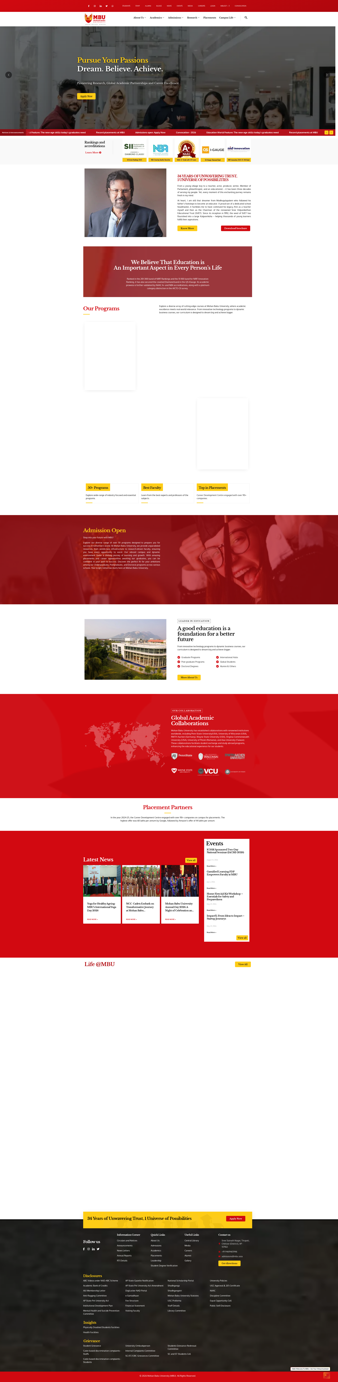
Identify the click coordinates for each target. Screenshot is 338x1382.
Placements (209, 17)
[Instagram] (95, 6)
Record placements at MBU (192, 132)
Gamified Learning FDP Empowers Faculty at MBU (222, 873)
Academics (156, 17)
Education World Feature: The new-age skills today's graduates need (131, 132)
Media (190, 6)
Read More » (92, 919)
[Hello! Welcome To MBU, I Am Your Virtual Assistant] (326, 1375)
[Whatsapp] (113, 6)
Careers (201, 6)
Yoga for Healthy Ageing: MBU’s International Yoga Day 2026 (101, 907)
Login (212, 6)
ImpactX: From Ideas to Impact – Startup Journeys (225, 917)
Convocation (240, 6)
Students (126, 6)
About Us (138, 17)
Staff (137, 6)
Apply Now (86, 96)
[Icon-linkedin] (101, 6)
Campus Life (226, 17)
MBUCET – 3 (224, 6)
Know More (97, 381)
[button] (244, 18)
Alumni (148, 6)
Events (179, 6)
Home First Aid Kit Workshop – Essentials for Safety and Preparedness (225, 896)
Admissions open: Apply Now (39, 132)
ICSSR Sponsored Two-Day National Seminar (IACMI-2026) (225, 851)
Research (192, 17)
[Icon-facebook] (89, 6)
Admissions (174, 17)
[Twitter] (107, 6)
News (169, 6)
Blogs (159, 6)
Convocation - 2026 (74, 132)
